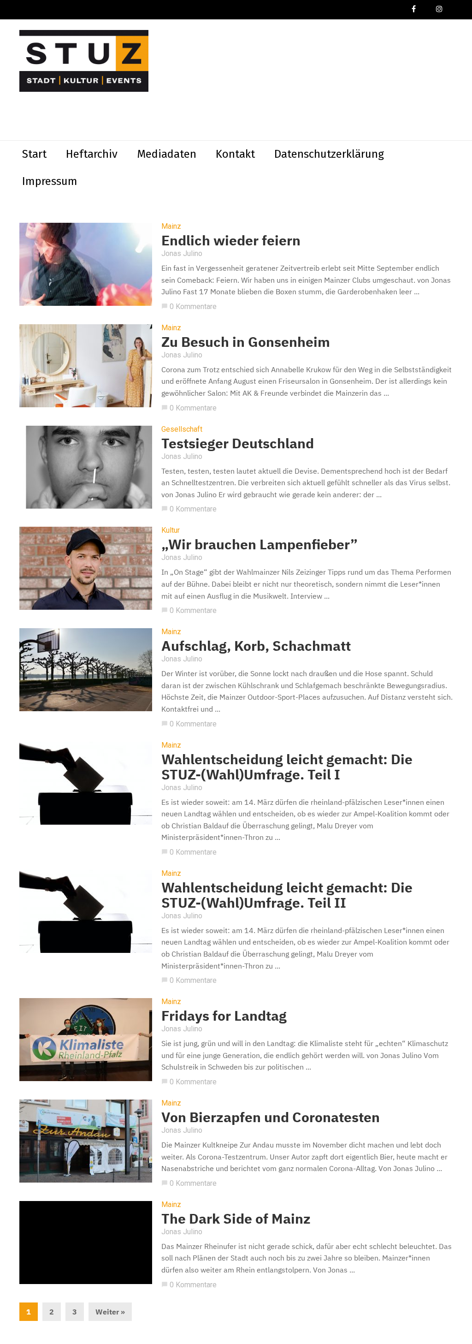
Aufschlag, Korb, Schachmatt (256, 645)
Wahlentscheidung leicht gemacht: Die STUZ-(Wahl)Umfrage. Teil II (287, 895)
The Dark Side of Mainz (236, 1218)
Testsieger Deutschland (237, 443)
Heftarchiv (92, 154)
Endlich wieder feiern (231, 240)
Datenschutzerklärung (329, 154)
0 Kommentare (189, 306)
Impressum (49, 181)
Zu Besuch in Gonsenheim (245, 341)
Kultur (170, 530)
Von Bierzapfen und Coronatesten (270, 1116)
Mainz (171, 226)
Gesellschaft (181, 429)
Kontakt (235, 154)
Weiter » (110, 1311)
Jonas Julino (181, 253)
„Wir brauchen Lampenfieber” (259, 544)
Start (34, 154)
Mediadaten (166, 154)
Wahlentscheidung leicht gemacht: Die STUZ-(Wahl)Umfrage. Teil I (287, 766)
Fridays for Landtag (224, 1015)
